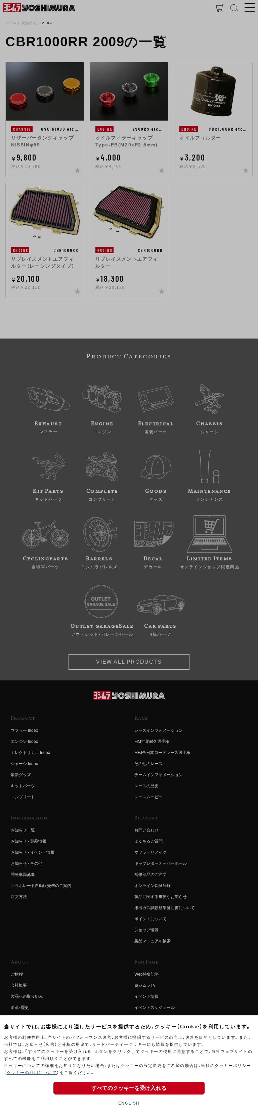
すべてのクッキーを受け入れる (129, 1088)
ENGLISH (129, 1103)
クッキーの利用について (32, 1072)
